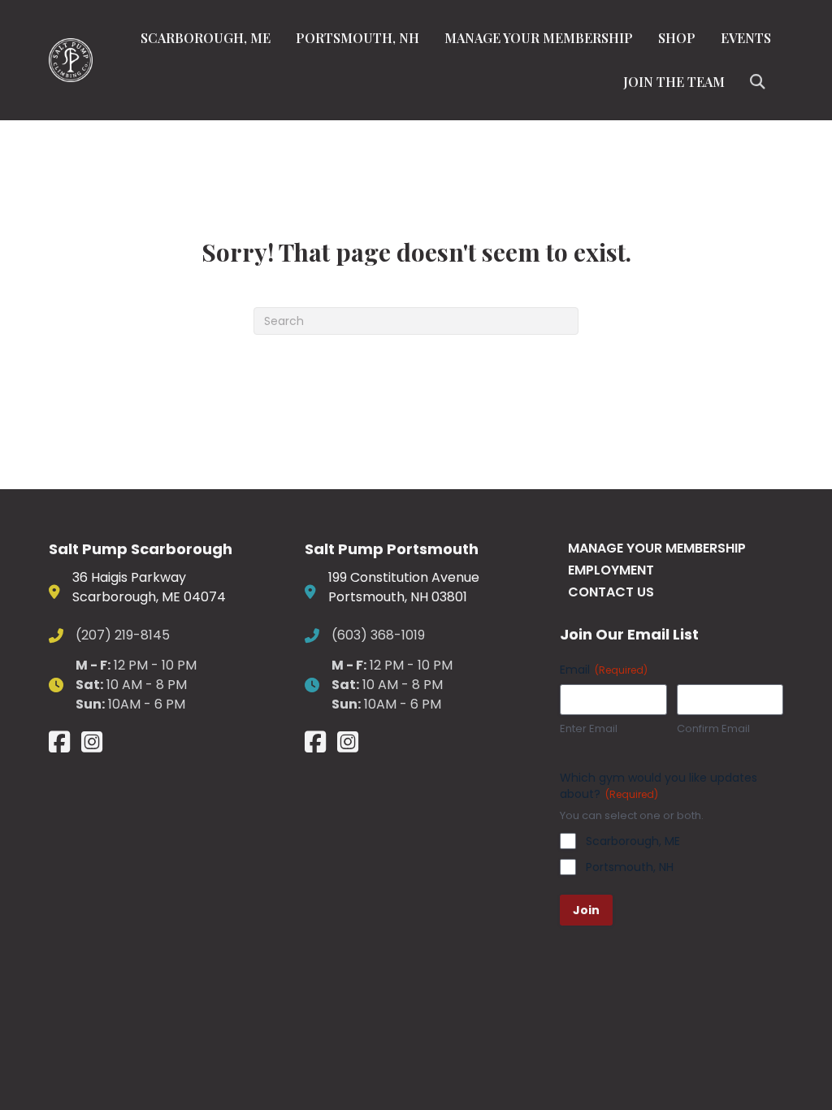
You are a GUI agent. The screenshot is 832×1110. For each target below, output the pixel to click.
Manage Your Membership (538, 37)
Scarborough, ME (206, 37)
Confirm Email (713, 729)
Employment (611, 570)
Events (746, 37)
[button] (760, 82)
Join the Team (674, 81)
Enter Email (589, 729)
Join (586, 910)
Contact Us (611, 592)
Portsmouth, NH (357, 37)
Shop (677, 37)
